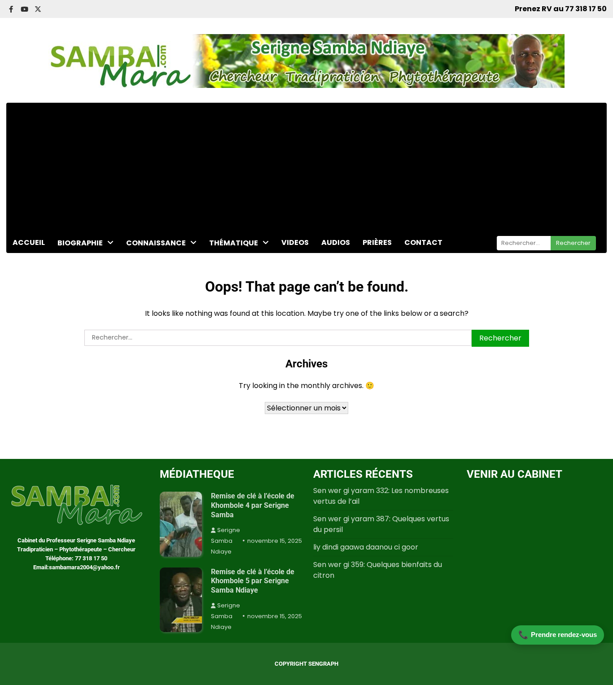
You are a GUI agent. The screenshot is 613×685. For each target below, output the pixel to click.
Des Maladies (150, 262)
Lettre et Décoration (94, 291)
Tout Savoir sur (153, 299)
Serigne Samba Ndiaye (225, 540)
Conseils (224, 280)
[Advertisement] (306, 165)
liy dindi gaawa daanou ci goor (365, 547)
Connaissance (156, 243)
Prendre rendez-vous (557, 634)
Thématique (233, 243)
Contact (423, 242)
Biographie (80, 243)
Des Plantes (148, 280)
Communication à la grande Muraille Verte (97, 267)
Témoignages (234, 317)
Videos (295, 242)
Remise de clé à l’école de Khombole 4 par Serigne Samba (252, 505)
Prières (377, 242)
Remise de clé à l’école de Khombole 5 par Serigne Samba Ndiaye (252, 581)
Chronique (228, 262)
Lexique (71, 310)
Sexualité (225, 299)
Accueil (29, 242)
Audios (335, 242)
